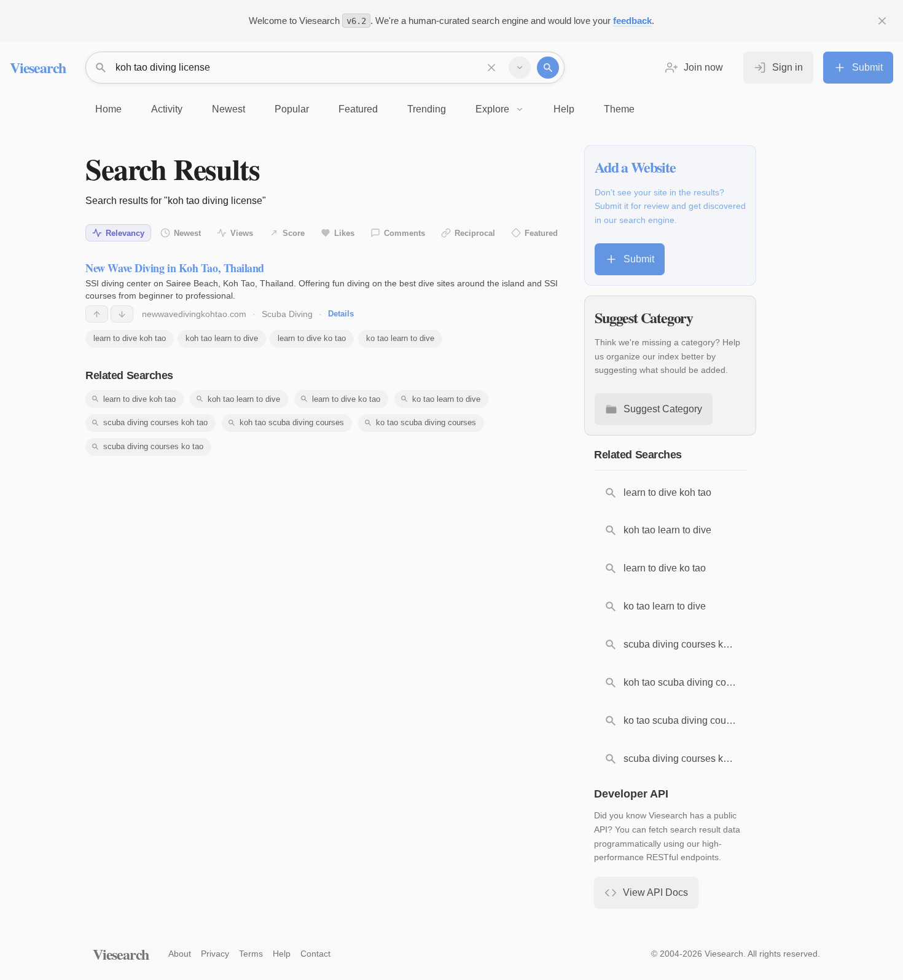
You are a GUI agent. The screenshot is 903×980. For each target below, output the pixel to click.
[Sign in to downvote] (122, 314)
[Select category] (520, 68)
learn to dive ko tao (312, 338)
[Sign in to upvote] (96, 314)
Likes (344, 233)
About (179, 953)
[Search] (548, 68)
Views (241, 233)
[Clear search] (491, 68)
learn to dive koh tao (129, 338)
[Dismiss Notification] (882, 21)
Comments (404, 233)
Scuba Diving (287, 314)
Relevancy (125, 233)
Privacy (215, 953)
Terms (251, 953)
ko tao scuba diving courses (426, 422)
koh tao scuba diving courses (292, 422)
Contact (315, 953)
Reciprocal (475, 233)
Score (294, 233)
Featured (541, 233)
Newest (187, 233)
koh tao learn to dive (222, 338)
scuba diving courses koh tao (155, 422)
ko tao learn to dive (400, 338)
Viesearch (38, 67)
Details (341, 313)
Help (282, 953)
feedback (632, 20)
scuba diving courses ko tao (153, 446)
